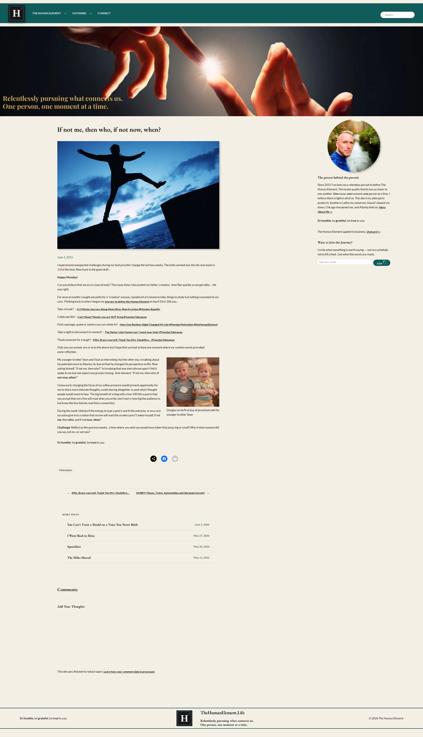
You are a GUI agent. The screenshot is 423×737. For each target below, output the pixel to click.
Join (380, 263)
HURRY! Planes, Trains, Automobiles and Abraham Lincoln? (170, 492)
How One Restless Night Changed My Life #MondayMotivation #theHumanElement (169, 324)
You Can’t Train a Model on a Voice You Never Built (102, 525)
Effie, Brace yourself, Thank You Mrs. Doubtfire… (100, 492)
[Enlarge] (376, 123)
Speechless (74, 546)
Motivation (65, 470)
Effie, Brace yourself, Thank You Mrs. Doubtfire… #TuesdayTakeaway (134, 339)
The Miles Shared (79, 558)
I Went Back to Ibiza (81, 536)
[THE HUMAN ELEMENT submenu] (65, 13)
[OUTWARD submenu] (91, 13)
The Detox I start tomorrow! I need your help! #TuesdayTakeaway (144, 332)
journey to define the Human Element (127, 301)
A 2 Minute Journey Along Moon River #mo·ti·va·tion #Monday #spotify (118, 309)
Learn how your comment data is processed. (129, 671)
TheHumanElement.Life (222, 713)
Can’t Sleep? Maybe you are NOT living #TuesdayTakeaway (112, 316)
